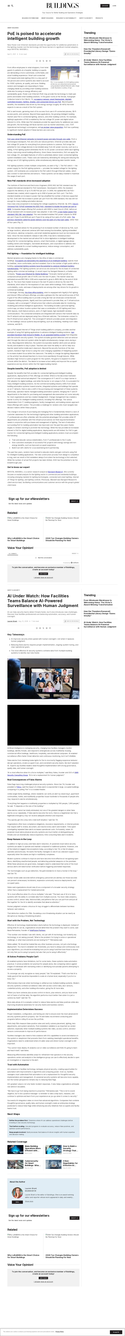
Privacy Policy (60, 1331)
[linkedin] (40, 61)
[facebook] (37, 61)
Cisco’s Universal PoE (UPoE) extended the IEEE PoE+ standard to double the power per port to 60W (42, 206)
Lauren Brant (12, 621)
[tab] (12, 553)
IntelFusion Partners (37, 930)
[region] (43, 558)
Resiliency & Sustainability (66, 18)
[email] (50, 61)
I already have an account (43, 577)
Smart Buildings (47, 18)
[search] (12, 5)
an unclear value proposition (52, 127)
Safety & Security (86, 18)
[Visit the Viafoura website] (75, 562)
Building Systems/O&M (30, 18)
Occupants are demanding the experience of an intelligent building (41, 261)
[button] (8, 5)
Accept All (116, 1332)
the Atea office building (34, 292)
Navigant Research (55, 472)
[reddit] (47, 61)
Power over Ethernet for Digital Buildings (32, 274)
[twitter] (43, 61)
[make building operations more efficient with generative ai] (15, 1149)
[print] (78, 61)
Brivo (19, 787)
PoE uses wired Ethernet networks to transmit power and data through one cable (38, 139)
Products (99, 18)
